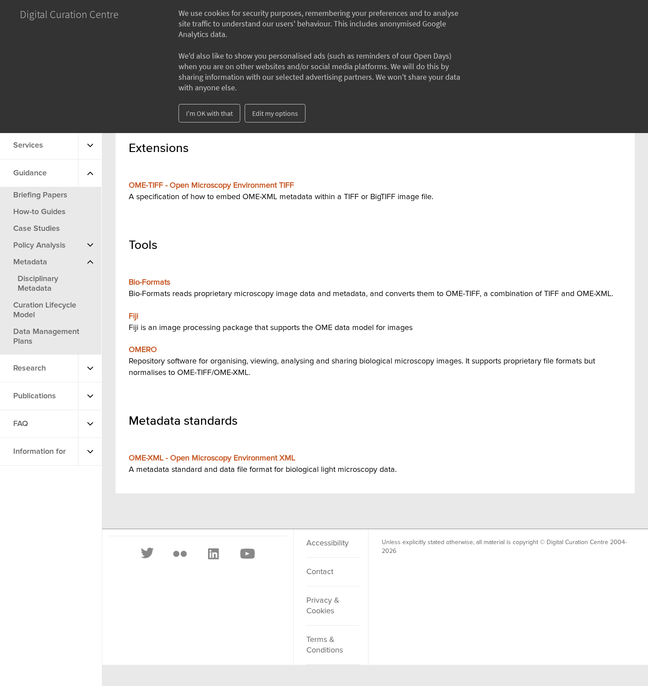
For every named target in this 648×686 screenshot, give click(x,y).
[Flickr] (180, 553)
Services (28, 145)
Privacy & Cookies (322, 606)
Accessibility (327, 543)
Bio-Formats (149, 282)
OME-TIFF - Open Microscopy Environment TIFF (211, 185)
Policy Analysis (39, 245)
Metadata (30, 262)
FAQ (20, 424)
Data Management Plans (46, 336)
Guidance (30, 173)
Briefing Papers (40, 195)
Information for (39, 452)
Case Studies (36, 229)
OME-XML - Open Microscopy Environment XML (212, 458)
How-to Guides (39, 212)
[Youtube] (247, 553)
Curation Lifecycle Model (44, 310)
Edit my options (275, 113)
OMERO (143, 350)
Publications (34, 396)
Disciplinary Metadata (38, 284)
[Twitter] (148, 553)
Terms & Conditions (324, 645)
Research (29, 368)
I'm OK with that (209, 113)
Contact (319, 572)
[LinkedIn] (213, 553)
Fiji (133, 316)
